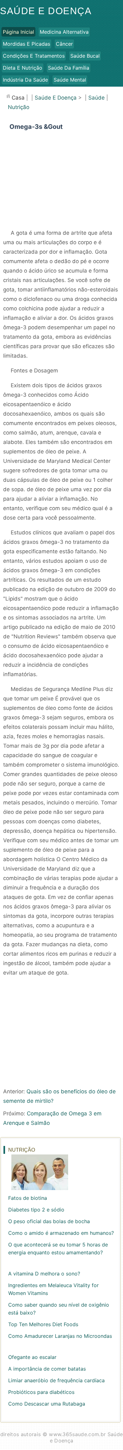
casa (18, 98)
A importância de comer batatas (47, 1369)
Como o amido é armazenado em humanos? (61, 1233)
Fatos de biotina (27, 1198)
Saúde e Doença (45, 11)
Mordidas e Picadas (26, 44)
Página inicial (18, 32)
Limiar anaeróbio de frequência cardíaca (56, 1380)
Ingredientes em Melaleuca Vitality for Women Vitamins (53, 1289)
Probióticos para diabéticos (41, 1392)
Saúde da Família (68, 68)
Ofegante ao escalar (32, 1357)
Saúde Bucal (85, 56)
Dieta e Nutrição (22, 68)
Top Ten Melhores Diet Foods (43, 1324)
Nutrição (18, 107)
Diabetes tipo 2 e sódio (36, 1209)
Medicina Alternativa (64, 32)
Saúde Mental (70, 80)
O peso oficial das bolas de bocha (49, 1221)
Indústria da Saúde (25, 80)
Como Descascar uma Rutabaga (46, 1404)
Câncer (64, 44)
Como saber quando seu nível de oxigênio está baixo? (58, 1309)
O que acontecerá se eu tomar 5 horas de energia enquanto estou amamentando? (58, 1248)
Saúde (96, 98)
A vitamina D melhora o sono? (44, 1273)
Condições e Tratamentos (34, 56)
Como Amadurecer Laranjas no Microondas (60, 1336)
